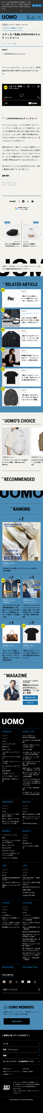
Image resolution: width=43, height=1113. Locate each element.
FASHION (12, 266)
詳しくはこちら (37, 5)
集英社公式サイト (7, 1068)
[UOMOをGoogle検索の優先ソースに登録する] (21, 208)
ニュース (25, 293)
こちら (19, 1092)
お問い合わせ (26, 1068)
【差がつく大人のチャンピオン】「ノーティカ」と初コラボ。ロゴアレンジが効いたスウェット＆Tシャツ (29, 338)
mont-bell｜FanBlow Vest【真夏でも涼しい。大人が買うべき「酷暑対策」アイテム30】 (27, 462)
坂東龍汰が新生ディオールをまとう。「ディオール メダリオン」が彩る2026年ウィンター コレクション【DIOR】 (30, 358)
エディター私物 (12, 43)
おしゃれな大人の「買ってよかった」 (30, 314)
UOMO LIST (17, 457)
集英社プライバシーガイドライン (11, 1071)
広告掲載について (7, 1074)
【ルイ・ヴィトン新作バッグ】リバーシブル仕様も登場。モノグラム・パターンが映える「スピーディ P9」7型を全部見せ (11, 655)
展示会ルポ (7, 602)
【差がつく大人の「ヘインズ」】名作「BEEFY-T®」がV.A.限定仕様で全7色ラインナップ (30, 377)
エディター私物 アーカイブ (13, 28)
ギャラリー (7, 565)
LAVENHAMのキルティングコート (14, 54)
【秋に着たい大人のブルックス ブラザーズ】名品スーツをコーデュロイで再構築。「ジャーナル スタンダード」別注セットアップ (30, 397)
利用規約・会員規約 (28, 1071)
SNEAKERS (5, 563)
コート (4, 43)
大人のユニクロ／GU (30, 602)
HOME (4, 266)
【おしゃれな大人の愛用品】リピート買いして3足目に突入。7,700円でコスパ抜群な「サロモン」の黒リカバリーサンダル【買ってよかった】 (30, 320)
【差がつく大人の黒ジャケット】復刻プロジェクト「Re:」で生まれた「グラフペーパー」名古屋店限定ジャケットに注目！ (30, 298)
